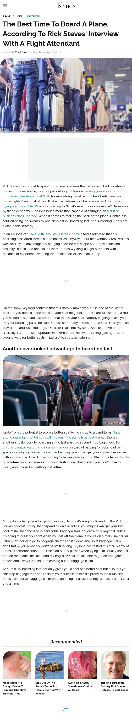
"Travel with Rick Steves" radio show (53, 234)
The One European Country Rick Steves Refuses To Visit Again (114, 686)
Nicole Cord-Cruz (17, 52)
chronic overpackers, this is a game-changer (35, 447)
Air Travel (34, 16)
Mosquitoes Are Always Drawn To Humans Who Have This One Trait (14, 688)
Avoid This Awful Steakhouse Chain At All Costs (81, 686)
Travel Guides (12, 16)
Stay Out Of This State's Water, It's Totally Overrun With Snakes (48, 688)
